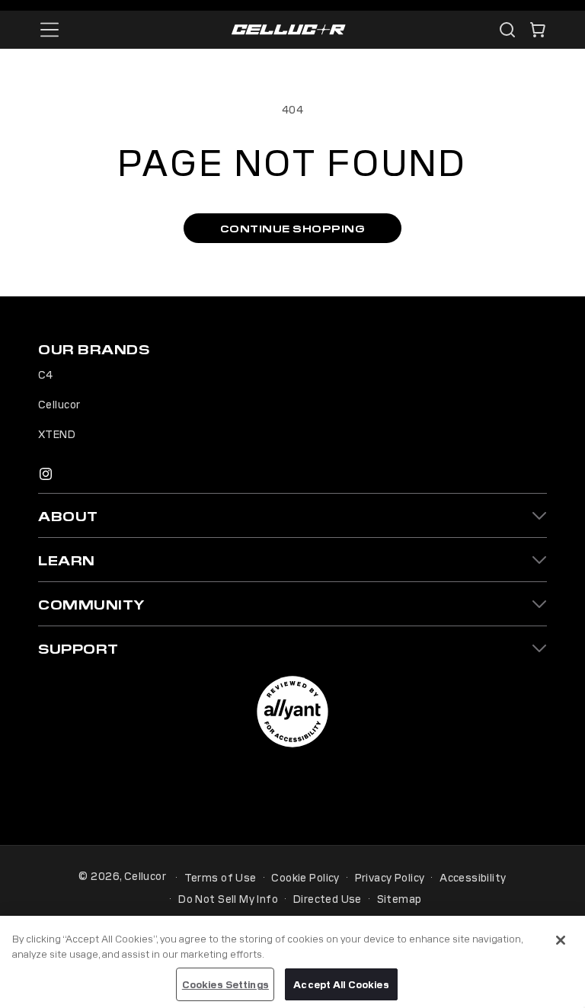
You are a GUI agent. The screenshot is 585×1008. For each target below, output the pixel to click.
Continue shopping (293, 228)
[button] (538, 30)
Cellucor (59, 404)
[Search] (507, 30)
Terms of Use (220, 877)
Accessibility (473, 877)
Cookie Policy (305, 877)
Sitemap (399, 898)
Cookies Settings (225, 984)
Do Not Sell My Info (228, 898)
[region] (292, 962)
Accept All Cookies (340, 984)
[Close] (560, 940)
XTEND (56, 433)
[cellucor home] (289, 30)
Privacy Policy (390, 877)
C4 (45, 374)
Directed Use (327, 898)
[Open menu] (49, 29)
